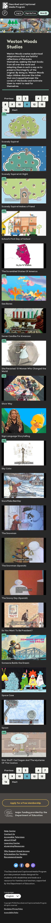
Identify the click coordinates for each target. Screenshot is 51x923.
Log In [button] (18, 13)
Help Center (10, 831)
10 (19, 104)
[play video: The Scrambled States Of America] (24, 267)
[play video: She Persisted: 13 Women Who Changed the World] (24, 364)
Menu (42, 13)
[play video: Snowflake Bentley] (24, 497)
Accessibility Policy (11, 913)
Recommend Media (13, 857)
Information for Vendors (15, 854)
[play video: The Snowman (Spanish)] (24, 561)
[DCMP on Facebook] (21, 865)
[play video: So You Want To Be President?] (24, 626)
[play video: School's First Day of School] (24, 235)
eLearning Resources (14, 846)
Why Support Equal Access (17, 851)
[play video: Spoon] (24, 724)
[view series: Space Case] (24, 691)
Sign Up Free (30, 13)
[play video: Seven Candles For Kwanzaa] (24, 332)
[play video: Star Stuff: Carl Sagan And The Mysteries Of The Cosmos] (24, 756)
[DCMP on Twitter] (16, 865)
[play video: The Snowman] (24, 529)
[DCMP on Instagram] (27, 865)
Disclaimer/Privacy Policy (13, 909)
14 (6, 109)
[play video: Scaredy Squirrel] (24, 137)
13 (42, 104)
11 (27, 104)
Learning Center (12, 843)
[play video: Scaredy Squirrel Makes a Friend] (24, 202)
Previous (8, 98)
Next (14, 110)
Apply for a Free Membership (25, 803)
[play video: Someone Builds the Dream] (24, 659)
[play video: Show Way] (24, 399)
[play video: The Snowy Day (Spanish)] (24, 594)
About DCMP (10, 840)
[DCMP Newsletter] (33, 865)
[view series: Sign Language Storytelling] (24, 432)
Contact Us (9, 834)
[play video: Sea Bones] (24, 300)
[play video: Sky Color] (24, 464)
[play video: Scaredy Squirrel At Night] (24, 170)
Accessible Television (14, 837)
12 (34, 104)
